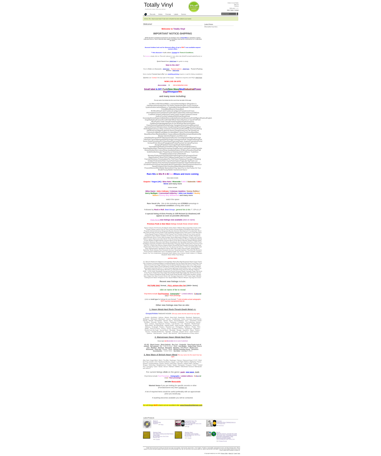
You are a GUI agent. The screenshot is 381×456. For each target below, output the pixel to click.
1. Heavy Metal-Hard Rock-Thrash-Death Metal (171, 309)
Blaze (162, 424)
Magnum (155, 421)
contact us (183, 388)
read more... (214, 27)
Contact (236, 10)
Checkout (236, 6)
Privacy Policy (224, 453)
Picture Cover (198, 423)
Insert (227, 439)
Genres (183, 14)
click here (199, 77)
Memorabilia (176, 381)
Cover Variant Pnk (191, 423)
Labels (176, 14)
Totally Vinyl (158, 5)
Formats (168, 14)
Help (228, 10)
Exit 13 (218, 432)
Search (237, 14)
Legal (235, 453)
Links (239, 453)
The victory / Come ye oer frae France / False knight (163, 434)
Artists (160, 14)
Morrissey (219, 421)
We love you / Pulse (190, 422)
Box (154, 436)
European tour (157, 422)
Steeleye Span (157, 432)
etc (194, 309)
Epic (188, 426)
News (232, 10)
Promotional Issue (159, 436)
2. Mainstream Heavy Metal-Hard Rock (173, 337)
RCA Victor (221, 425)
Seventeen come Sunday (191, 433)
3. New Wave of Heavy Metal (160, 355)
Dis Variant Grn (222, 439)
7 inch (186, 423)
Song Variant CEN (188, 424)
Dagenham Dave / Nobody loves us (226, 422)
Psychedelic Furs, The (191, 421)
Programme (155, 423)
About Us (231, 453)
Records (152, 14)
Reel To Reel (165, 436)
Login (237, 8)
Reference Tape (156, 437)
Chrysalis (158, 439)
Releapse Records (223, 441)
